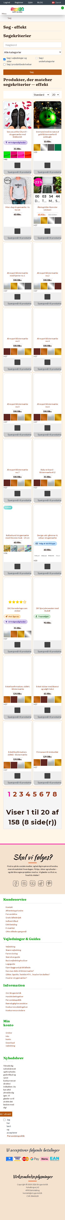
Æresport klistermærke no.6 (47, 405)
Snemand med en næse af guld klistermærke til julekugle (47, 134)
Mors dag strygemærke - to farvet (18, 208)
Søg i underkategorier (47, 60)
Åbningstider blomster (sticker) (48, 208)
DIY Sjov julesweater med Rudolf (47, 609)
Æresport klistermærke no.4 (47, 339)
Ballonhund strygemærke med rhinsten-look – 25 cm (18, 536)
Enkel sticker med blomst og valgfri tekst (47, 687)
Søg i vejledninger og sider (17, 60)
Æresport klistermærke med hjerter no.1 (17, 274)
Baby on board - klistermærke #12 (48, 471)
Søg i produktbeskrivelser (19, 64)
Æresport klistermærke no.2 (47, 274)
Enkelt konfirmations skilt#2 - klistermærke (17, 753)
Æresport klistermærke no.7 (17, 471)
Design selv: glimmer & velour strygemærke (47, 536)
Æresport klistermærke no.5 (17, 405)
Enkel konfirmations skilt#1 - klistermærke (17, 687)
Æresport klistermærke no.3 (17, 339)
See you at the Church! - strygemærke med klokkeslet (17, 134)
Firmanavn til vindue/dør (47, 752)
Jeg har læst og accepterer (10, 1127)
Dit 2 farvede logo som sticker (17, 609)
